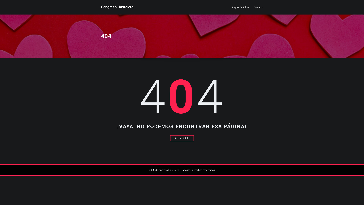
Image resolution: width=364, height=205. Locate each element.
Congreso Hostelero (117, 7)
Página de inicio (240, 7)
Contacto (258, 7)
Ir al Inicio (183, 138)
